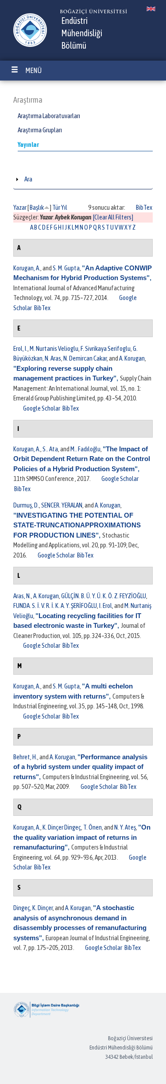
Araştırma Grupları (40, 130)
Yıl (64, 207)
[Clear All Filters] (113, 217)
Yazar (20, 207)
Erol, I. (20, 348)
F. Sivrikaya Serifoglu (106, 348)
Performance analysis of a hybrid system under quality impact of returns (80, 766)
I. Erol (105, 605)
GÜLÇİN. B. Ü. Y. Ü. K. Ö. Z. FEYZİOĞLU (103, 596)
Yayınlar (28, 144)
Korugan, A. (26, 268)
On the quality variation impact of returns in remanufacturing (82, 837)
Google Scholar (41, 408)
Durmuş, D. (26, 505)
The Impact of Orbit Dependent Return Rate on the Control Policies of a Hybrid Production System (81, 459)
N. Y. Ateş (125, 827)
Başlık (37, 207)
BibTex (144, 207)
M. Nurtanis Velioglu (54, 348)
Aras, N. (22, 596)
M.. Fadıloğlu (85, 449)
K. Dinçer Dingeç (61, 827)
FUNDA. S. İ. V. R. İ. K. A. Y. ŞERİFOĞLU (55, 605)
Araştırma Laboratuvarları (49, 115)
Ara (28, 179)
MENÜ (33, 70)
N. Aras (53, 358)
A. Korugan (132, 358)
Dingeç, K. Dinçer (33, 907)
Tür (56, 207)
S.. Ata (50, 449)
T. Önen (92, 827)
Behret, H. (25, 757)
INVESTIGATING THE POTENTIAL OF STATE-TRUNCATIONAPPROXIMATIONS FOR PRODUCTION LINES (77, 525)
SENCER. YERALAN (61, 505)
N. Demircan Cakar (85, 358)
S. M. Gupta (66, 268)
